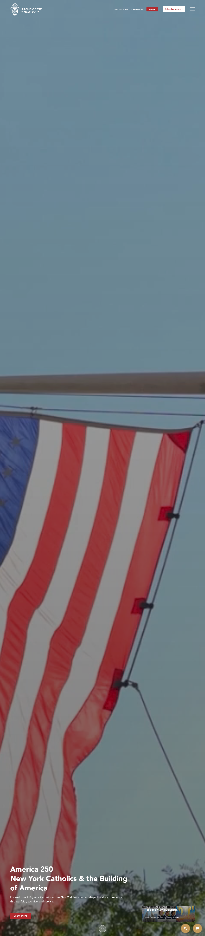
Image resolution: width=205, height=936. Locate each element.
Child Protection (121, 9)
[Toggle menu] (192, 9)
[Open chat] (197, 928)
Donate (152, 9)
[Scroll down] (102, 928)
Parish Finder (137, 9)
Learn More (20, 915)
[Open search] (185, 928)
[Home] (26, 9)
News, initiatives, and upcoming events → (163, 918)
